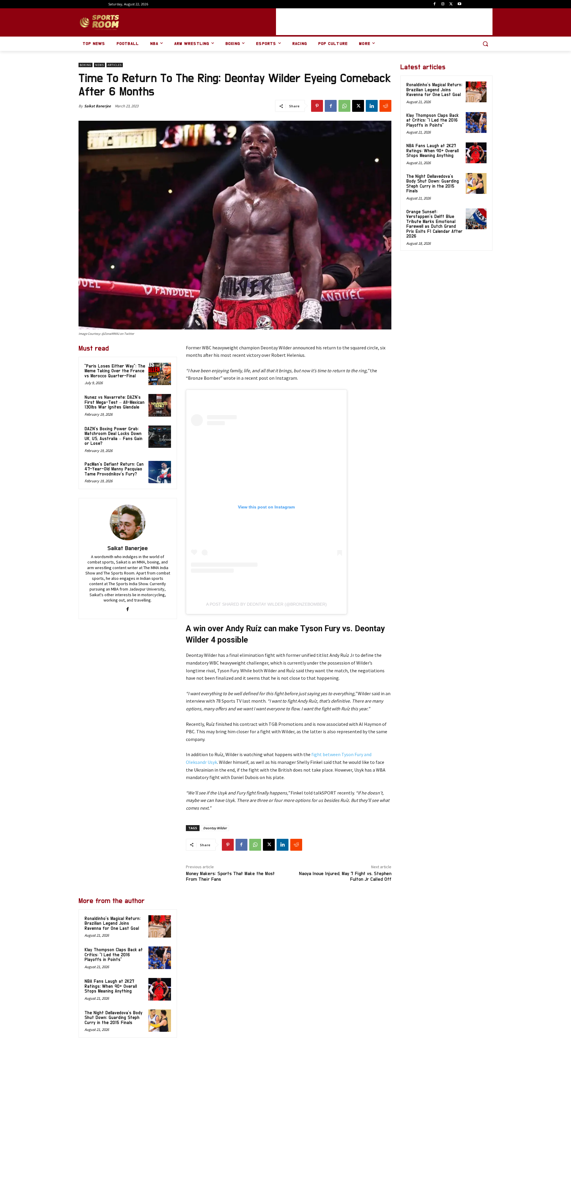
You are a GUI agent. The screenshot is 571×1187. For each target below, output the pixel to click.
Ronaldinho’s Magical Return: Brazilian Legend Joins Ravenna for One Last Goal (112, 923)
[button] (485, 44)
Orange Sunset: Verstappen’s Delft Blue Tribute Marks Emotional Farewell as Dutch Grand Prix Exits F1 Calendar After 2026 (434, 224)
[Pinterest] (317, 106)
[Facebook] (434, 4)
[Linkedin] (372, 106)
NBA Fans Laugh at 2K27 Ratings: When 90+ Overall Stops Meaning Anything (110, 986)
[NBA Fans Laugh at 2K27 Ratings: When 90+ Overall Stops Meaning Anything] (159, 989)
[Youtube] (459, 4)
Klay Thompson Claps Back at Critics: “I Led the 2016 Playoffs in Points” (113, 955)
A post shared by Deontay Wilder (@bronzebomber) (266, 604)
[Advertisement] (384, 21)
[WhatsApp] (344, 106)
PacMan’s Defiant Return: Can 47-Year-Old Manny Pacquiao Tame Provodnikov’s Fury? (114, 469)
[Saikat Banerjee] (127, 522)
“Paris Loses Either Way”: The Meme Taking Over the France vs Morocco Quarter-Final (114, 371)
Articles (115, 65)
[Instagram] (443, 4)
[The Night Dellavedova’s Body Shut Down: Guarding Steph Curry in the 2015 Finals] (159, 1020)
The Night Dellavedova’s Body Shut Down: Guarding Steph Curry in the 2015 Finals (113, 1018)
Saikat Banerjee (97, 106)
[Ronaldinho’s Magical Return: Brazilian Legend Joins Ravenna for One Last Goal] (159, 926)
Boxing (85, 65)
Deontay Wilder (215, 828)
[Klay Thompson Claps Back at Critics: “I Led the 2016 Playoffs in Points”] (159, 957)
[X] (451, 4)
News (99, 65)
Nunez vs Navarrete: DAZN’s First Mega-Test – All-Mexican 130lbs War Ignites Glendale (114, 402)
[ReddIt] (385, 106)
